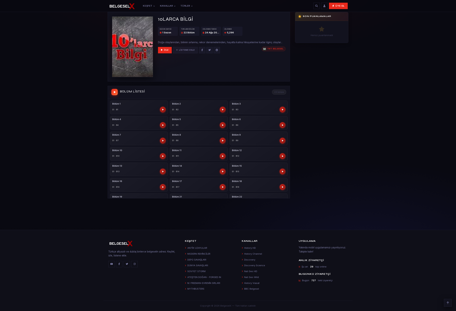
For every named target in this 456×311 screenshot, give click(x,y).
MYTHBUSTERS (195, 288)
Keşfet (147, 5)
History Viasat (252, 283)
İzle (166, 50)
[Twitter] (209, 50)
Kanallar (166, 5)
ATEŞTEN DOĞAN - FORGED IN (204, 277)
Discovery (249, 259)
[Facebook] (202, 50)
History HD (250, 247)
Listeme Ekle (187, 50)
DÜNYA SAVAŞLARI (197, 265)
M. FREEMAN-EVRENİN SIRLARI (203, 283)
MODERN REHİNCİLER (198, 253)
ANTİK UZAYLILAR (197, 247)
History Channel (253, 253)
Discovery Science (254, 265)
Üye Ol (339, 5)
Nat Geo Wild (251, 277)
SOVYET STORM (196, 271)
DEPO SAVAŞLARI (196, 259)
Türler (185, 5)
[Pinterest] (217, 50)
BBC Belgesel (251, 288)
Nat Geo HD (250, 271)
